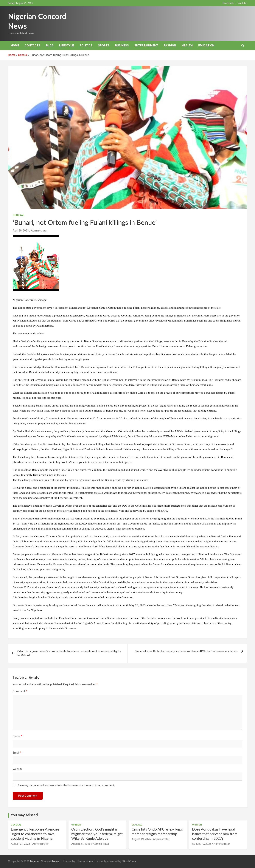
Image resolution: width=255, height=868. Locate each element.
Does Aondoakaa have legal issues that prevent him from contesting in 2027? (214, 834)
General (18, 215)
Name (17, 736)
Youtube (242, 3)
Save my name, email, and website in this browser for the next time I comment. (66, 785)
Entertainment (146, 45)
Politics (86, 45)
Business (122, 45)
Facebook (228, 3)
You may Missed (24, 815)
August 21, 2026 (20, 843)
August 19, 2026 (141, 839)
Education (206, 45)
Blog (50, 45)
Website (18, 769)
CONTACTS (32, 45)
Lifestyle (66, 45)
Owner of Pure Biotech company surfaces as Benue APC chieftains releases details (186, 651)
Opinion (76, 824)
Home (15, 45)
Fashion (170, 45)
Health (187, 45)
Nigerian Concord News (44, 861)
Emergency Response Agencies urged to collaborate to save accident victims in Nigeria (35, 834)
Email (17, 752)
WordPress (129, 861)
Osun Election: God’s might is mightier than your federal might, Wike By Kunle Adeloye (97, 834)
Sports (103, 45)
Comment (20, 691)
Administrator (39, 230)
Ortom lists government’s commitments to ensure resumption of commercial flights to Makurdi (69, 653)
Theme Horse (84, 861)
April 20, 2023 (21, 230)
